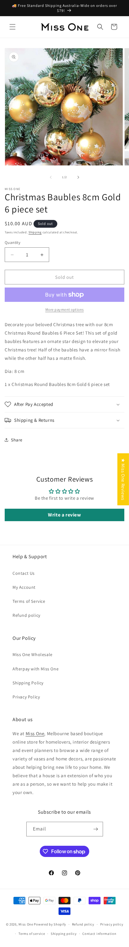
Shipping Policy (28, 683)
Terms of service (31, 933)
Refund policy (26, 615)
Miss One (35, 733)
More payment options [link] (64, 309)
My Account (24, 587)
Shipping (35, 232)
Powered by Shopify (50, 924)
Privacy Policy (26, 697)
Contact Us (24, 573)
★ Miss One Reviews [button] (123, 479)
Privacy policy (111, 924)
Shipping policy (64, 933)
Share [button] (17, 440)
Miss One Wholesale (33, 654)
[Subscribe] (96, 829)
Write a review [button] (64, 515)
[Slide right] (78, 177)
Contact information (99, 933)
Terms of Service (29, 601)
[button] (12, 27)
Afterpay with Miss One (36, 669)
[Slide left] (51, 177)
